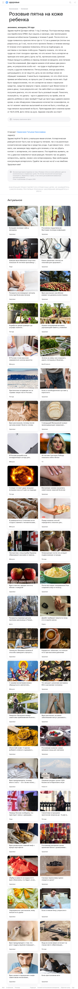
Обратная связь (65, 987)
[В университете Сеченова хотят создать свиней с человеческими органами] (23, 513)
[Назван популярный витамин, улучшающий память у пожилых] (55, 318)
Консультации (13, 8)
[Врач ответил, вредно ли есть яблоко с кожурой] (23, 578)
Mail (3, 987)
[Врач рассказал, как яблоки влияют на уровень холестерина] (55, 286)
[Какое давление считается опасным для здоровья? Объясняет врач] (55, 253)
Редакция (33, 987)
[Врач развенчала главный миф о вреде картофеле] (23, 838)
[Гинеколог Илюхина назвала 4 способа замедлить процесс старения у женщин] (23, 643)
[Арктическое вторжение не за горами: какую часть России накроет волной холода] (23, 383)
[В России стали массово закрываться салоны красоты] (23, 351)
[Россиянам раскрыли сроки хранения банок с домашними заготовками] (55, 838)
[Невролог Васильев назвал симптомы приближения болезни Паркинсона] (23, 708)
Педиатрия (24, 8)
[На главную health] (13, 2)
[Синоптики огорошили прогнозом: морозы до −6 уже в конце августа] (55, 806)
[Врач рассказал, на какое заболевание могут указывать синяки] (55, 708)
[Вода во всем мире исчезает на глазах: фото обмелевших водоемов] (55, 936)
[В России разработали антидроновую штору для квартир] (23, 448)
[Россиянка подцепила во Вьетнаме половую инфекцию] (55, 221)
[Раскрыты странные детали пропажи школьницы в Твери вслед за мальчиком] (23, 611)
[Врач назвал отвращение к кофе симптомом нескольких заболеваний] (23, 968)
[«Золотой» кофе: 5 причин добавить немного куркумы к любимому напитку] (23, 741)
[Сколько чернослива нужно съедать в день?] (55, 871)
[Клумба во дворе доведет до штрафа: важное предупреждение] (23, 318)
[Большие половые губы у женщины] (23, 221)
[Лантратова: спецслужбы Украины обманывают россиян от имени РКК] (23, 546)
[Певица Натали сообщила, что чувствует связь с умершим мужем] (23, 806)
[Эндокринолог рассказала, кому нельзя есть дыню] (23, 903)
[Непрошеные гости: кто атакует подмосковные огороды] (55, 546)
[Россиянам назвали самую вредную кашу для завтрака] (55, 741)
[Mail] (7, 2)
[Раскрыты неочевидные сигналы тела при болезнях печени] (23, 286)
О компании (9, 987)
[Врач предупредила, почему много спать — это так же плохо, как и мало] (23, 773)
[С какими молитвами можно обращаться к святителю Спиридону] (23, 676)
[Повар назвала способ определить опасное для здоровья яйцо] (55, 513)
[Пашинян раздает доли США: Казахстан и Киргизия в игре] (55, 773)
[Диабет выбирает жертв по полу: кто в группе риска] (55, 611)
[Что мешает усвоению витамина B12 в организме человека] (55, 676)
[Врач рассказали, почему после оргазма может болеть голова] (23, 416)
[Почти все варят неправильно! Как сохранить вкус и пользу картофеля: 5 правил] (55, 578)
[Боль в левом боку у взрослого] (55, 903)
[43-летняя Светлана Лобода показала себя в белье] (55, 448)
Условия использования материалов (48, 987)
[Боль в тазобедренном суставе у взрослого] (55, 383)
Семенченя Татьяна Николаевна (31, 132)
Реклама (17, 987)
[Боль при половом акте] (55, 968)
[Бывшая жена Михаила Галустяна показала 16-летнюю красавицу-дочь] (23, 253)
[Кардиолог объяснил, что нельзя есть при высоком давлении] (55, 643)
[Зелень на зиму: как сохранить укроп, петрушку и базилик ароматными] (55, 351)
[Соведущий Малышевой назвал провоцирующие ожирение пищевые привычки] (55, 416)
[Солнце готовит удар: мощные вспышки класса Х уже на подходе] (23, 481)
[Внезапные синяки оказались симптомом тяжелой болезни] (55, 481)
